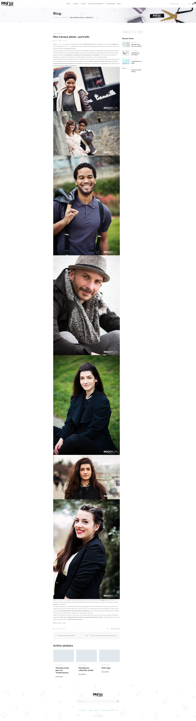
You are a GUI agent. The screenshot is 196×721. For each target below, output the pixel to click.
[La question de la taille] (126, 61)
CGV (116, 710)
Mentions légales (105, 710)
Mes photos (58, 33)
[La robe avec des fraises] (126, 70)
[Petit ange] (109, 656)
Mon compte (82, 710)
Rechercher (189, 4)
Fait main (134, 42)
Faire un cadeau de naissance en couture (104, 635)
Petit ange (106, 668)
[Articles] (86, 635)
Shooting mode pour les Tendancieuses (62, 670)
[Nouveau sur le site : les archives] (126, 44)
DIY (132, 67)
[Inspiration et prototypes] (126, 53)
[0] (193, 4)
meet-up (68, 46)
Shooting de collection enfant (86, 669)
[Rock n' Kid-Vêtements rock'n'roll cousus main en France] (7, 4)
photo (64, 628)
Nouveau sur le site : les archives (136, 45)
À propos (90, 710)
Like (56, 40)
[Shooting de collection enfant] (86, 656)
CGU (112, 710)
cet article (59, 44)
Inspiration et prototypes (135, 53)
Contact (96, 710)
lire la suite (59, 676)
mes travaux (59, 628)
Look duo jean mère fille (66, 635)
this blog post (60, 600)
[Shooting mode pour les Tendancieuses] (63, 656)
